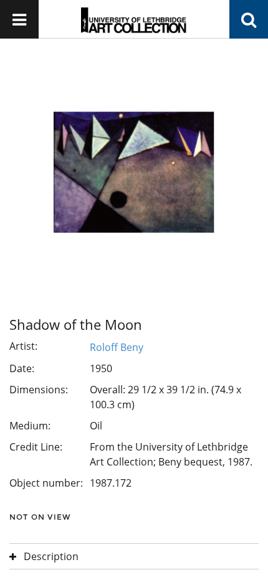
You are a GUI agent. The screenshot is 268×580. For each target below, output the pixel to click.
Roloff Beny (116, 347)
